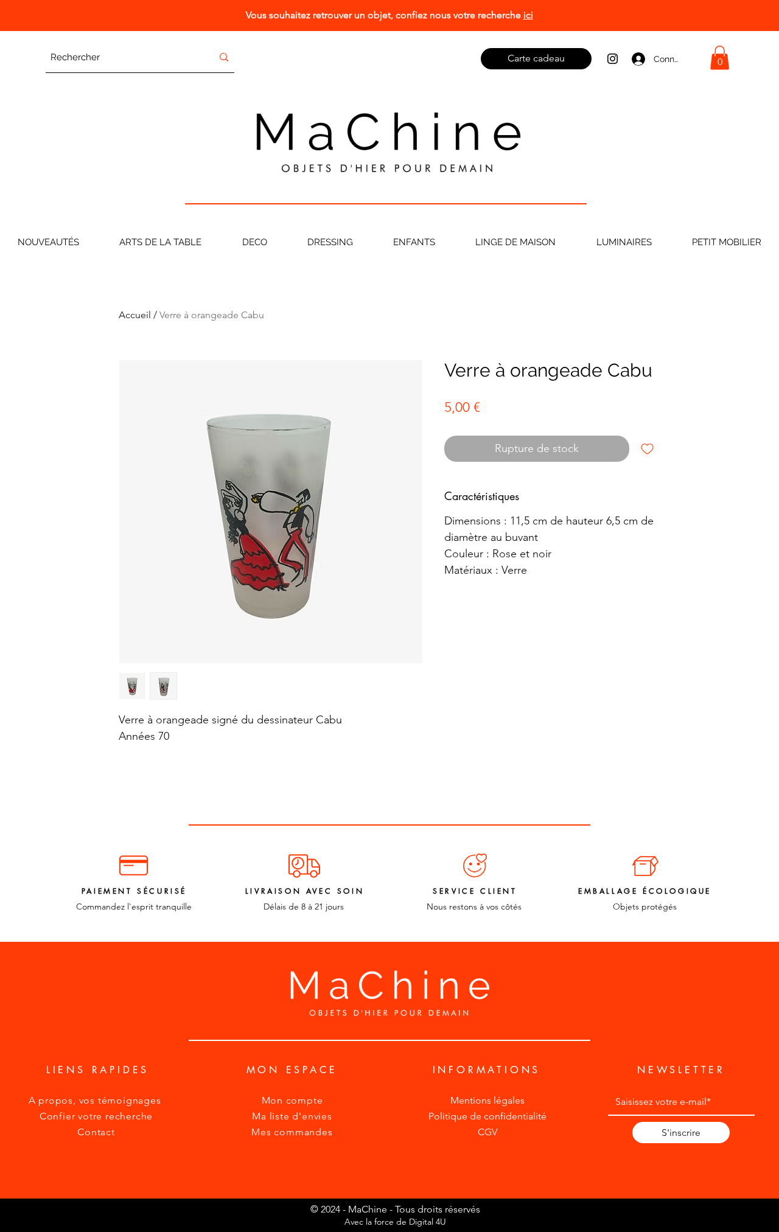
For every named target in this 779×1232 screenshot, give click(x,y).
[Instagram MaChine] (613, 59)
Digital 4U (427, 1221)
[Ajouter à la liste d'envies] (647, 449)
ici (528, 15)
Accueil (135, 315)
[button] (720, 57)
